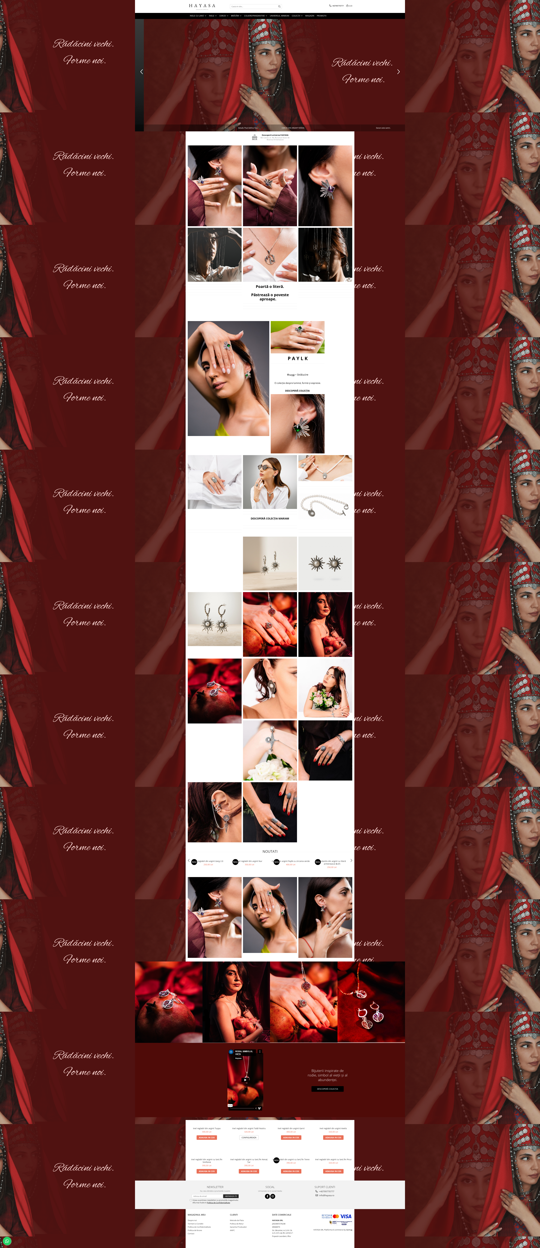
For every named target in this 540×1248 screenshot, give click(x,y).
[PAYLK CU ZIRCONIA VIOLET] (215, 185)
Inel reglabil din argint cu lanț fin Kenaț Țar (248, 1160)
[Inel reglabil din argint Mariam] (215, 482)
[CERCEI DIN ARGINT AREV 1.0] (270, 563)
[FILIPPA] (270, 812)
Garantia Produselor (238, 1227)
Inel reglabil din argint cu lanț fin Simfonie (206, 1160)
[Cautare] (279, 6)
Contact (191, 1233)
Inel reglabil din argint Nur (249, 861)
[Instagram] (272, 1196)
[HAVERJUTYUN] (215, 812)
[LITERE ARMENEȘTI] (215, 255)
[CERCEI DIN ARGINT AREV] (215, 619)
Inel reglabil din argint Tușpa (206, 1128)
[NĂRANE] (270, 624)
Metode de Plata (237, 1220)
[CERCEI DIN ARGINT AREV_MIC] (325, 563)
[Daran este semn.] (270, 60)
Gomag (349, 1229)
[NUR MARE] (325, 624)
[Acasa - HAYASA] (202, 6)
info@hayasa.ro (326, 1195)
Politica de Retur (237, 1223)
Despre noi (192, 1220)
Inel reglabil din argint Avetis (333, 1128)
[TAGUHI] (270, 689)
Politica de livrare (195, 1230)
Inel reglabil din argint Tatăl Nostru (249, 1128)
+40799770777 (326, 1191)
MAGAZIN (309, 15)
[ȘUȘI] (270, 750)
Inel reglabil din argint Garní (291, 1128)
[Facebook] (267, 1196)
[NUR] (215, 691)
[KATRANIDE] (325, 689)
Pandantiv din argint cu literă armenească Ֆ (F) (332, 862)
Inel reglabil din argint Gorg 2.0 (208, 861)
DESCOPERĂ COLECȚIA (327, 1089)
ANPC (232, 1230)
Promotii (321, 15)
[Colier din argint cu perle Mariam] (270, 482)
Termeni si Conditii (195, 1223)
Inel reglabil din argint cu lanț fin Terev (291, 1159)
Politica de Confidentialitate (218, 1202)
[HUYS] (325, 750)
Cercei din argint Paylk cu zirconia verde (291, 861)
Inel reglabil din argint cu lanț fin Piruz (333, 1159)
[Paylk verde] (228, 378)
